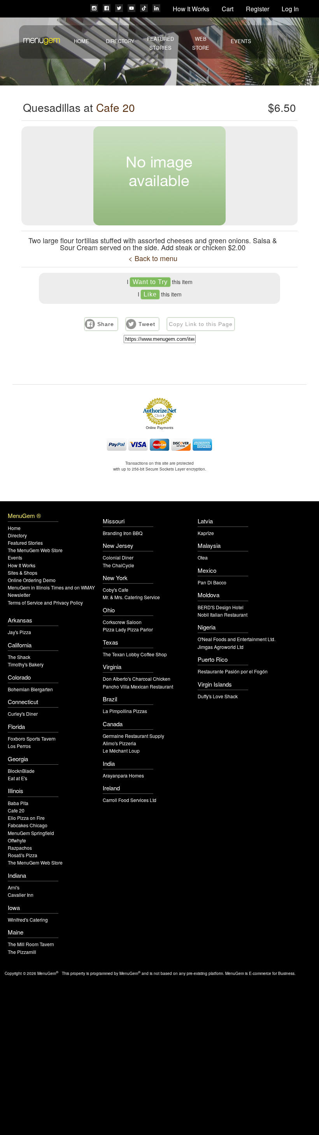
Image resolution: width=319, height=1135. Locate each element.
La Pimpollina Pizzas (125, 710)
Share (105, 324)
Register (257, 8)
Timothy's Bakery (26, 664)
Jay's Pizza (19, 632)
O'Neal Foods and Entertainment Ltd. (236, 639)
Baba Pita (18, 802)
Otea (203, 557)
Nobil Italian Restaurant (222, 614)
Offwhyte (17, 840)
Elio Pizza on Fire (26, 817)
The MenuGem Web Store (35, 550)
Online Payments (160, 428)
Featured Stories (25, 542)
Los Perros (19, 745)
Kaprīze (206, 532)
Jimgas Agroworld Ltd (221, 646)
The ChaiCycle (118, 565)
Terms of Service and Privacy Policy (45, 602)
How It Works (191, 8)
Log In (290, 8)
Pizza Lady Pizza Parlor (128, 629)
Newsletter (19, 594)
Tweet (146, 324)
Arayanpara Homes (123, 775)
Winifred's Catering (28, 919)
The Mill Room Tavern (31, 944)
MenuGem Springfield (31, 832)
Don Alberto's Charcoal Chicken (136, 678)
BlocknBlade (21, 770)
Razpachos (20, 847)
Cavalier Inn (20, 894)
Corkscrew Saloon (122, 621)
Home (81, 41)
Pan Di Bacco (212, 582)
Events (241, 41)
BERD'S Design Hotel (221, 607)
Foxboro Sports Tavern (32, 738)
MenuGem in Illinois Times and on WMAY (51, 587)
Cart (227, 8)
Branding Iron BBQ (122, 532)
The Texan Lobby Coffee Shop (135, 654)
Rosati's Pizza (22, 855)
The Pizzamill (22, 951)
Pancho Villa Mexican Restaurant (138, 686)
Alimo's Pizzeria (119, 743)
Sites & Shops (22, 572)
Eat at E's (17, 778)
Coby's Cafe (115, 589)
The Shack (19, 656)
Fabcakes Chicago (27, 825)
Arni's (13, 887)
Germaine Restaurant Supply (133, 735)
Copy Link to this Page (201, 324)
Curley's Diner (23, 713)
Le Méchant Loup (121, 750)
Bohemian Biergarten (30, 689)
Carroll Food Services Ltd (129, 799)
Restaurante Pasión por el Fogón (233, 671)
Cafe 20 (115, 107)
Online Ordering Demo (32, 579)
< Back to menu (152, 258)
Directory (120, 41)
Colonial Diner (118, 557)
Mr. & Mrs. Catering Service (131, 597)
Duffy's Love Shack (218, 696)
